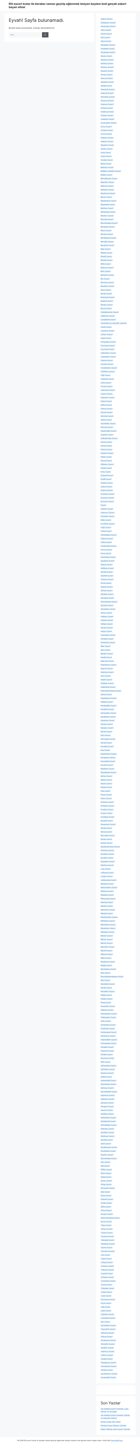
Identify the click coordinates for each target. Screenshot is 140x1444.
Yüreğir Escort (107, 1370)
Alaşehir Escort (107, 82)
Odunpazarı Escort (109, 1013)
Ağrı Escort (105, 37)
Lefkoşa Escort (107, 872)
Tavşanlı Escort (107, 1236)
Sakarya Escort (107, 1073)
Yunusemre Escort (109, 1366)
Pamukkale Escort (108, 1043)
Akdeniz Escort (107, 60)
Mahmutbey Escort (109, 887)
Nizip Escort (106, 1002)
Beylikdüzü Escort (108, 238)
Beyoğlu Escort (107, 241)
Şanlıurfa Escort (108, 1095)
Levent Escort (107, 876)
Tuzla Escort (106, 1296)
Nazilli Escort (106, 987)
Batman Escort (107, 208)
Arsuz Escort (106, 126)
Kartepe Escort (107, 746)
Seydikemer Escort (109, 1147)
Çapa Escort (106, 338)
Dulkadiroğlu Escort (109, 438)
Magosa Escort (107, 884)
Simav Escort (106, 1180)
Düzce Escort (106, 442)
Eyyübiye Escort (108, 523)
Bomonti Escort (107, 275)
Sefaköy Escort (107, 1114)
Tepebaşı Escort (108, 1244)
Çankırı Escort (107, 334)
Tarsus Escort (107, 1229)
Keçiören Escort (107, 768)
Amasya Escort (107, 100)
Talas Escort (106, 1225)
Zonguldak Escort (108, 1377)
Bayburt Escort (107, 215)
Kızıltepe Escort (107, 817)
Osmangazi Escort (109, 1032)
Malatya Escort (107, 891)
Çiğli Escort (105, 375)
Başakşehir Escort (108, 201)
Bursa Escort (106, 308)
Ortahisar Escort (108, 1028)
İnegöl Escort (106, 657)
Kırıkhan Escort (107, 802)
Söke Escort (106, 1206)
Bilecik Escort (106, 253)
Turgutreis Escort (108, 1281)
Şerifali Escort (107, 1140)
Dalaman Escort (108, 397)
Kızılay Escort (106, 813)
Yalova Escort (107, 1336)
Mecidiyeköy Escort (109, 917)
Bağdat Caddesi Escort (111, 171)
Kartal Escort (106, 742)
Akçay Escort (106, 56)
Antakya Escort (107, 111)
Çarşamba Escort (108, 342)
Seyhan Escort (107, 1154)
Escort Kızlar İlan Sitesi (111, 1422)
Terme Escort (106, 1247)
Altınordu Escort (108, 97)
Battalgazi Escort (108, 212)
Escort (103, 505)
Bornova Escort (107, 282)
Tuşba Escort (106, 1292)
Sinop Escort (106, 1184)
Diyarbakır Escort (108, 423)
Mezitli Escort (106, 950)
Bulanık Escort (107, 301)
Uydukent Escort (108, 1318)
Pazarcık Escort (107, 1051)
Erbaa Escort (106, 468)
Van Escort (105, 1322)
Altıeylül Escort (107, 93)
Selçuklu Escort (107, 1129)
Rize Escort (105, 1062)
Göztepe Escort (107, 598)
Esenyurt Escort (108, 512)
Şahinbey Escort (108, 1069)
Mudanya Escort (108, 961)
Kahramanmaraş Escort (111, 691)
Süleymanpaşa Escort (110, 1218)
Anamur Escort (107, 104)
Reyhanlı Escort (107, 1058)
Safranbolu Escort (108, 1065)
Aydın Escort (106, 156)
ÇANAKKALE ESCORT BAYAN (114, 323)
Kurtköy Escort (107, 858)
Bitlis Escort (106, 264)
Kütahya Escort (107, 865)
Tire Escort (105, 1255)
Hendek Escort (107, 639)
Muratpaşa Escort (108, 969)
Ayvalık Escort (107, 160)
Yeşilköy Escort (107, 1348)
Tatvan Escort (107, 1232)
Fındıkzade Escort (108, 546)
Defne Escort (106, 405)
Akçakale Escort (108, 48)
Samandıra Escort (108, 1084)
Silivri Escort (106, 1173)
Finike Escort (106, 542)
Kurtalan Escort (107, 854)
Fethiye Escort (107, 538)
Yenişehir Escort (108, 1344)
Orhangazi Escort (108, 1025)
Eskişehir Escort (108, 516)
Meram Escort (107, 936)
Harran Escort (107, 627)
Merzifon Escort (107, 947)
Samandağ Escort (108, 1080)
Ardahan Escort (107, 119)
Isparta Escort (107, 668)
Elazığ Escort (106, 460)
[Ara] (45, 34)
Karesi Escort (106, 731)
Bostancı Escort (107, 286)
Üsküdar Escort (107, 1314)
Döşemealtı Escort (109, 431)
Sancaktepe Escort (109, 1091)
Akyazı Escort (107, 74)
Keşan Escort (106, 783)
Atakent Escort (107, 137)
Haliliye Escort (107, 620)
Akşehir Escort (107, 71)
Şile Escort (105, 1166)
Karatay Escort (107, 728)
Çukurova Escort (108, 390)
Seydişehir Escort (108, 1151)
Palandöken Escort (109, 1039)
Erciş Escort (106, 472)
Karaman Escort (108, 720)
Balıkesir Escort (107, 189)
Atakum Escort (107, 141)
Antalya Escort (107, 115)
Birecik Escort (107, 260)
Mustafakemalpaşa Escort (112, 976)
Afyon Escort (106, 34)
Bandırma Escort (108, 193)
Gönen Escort (107, 590)
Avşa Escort (106, 152)
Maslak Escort (107, 913)
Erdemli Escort (107, 475)
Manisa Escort (107, 902)
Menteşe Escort (107, 932)
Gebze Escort (107, 564)
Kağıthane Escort (108, 687)
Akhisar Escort (107, 63)
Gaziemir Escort (108, 561)
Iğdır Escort (106, 646)
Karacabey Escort (108, 713)
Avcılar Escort (107, 149)
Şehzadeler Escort (109, 1125)
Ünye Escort (106, 1303)
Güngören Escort (108, 609)
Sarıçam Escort (107, 1103)
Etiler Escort (106, 520)
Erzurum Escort (107, 501)
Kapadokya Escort (109, 698)
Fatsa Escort (106, 531)
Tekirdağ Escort (107, 1240)
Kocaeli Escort (107, 820)
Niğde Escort (106, 995)
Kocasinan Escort (108, 824)
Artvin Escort (106, 134)
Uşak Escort (106, 1310)
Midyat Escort (107, 954)
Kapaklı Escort (107, 702)
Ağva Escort (106, 41)
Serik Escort (106, 1143)
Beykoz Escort (107, 234)
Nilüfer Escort (107, 999)
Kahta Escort (106, 694)
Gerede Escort (107, 575)
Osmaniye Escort (108, 1036)
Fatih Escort (106, 527)
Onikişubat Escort (108, 1017)
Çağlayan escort (108, 316)
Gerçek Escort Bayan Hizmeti (113, 1425)
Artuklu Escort (107, 130)
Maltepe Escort (107, 895)
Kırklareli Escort (107, 806)
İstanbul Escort (107, 672)
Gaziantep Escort (108, 557)
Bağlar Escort (106, 175)
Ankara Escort (107, 108)
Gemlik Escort (107, 572)
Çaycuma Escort (108, 345)
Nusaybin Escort (108, 1006)
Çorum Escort (107, 386)
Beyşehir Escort (107, 245)
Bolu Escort (106, 271)
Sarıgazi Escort (107, 1106)
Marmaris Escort (108, 910)
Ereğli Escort (106, 479)
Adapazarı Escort (108, 22)
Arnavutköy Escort (109, 123)
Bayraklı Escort (107, 219)
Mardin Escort (107, 906)
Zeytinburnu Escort (109, 1373)
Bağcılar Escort (107, 167)
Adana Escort (107, 19)
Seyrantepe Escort (109, 1158)
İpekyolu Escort (107, 661)
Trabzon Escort (107, 1270)
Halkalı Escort (107, 624)
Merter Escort (107, 943)
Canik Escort (106, 327)
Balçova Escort (107, 186)
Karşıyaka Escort (108, 739)
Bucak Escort (106, 293)
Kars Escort (106, 735)
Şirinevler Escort (108, 1188)
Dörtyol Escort (107, 427)
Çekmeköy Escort (108, 353)
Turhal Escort (106, 1284)
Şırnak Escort (106, 1203)
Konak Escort (106, 828)
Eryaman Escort (107, 494)
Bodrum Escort (107, 267)
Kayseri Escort (107, 765)
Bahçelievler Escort (109, 178)
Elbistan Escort (107, 464)
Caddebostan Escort (110, 312)
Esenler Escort (107, 509)
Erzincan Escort (107, 498)
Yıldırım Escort (107, 1355)
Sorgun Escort (107, 1214)
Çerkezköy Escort (108, 356)
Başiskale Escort (108, 204)
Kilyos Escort (106, 794)
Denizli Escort (107, 412)
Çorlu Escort (106, 382)
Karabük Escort (107, 709)
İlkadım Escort (107, 653)
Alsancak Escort (108, 89)
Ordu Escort (106, 1021)
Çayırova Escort (107, 349)
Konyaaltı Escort (108, 835)
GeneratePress (117, 1440)
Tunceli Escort (107, 1273)
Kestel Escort (106, 787)
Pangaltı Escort (107, 1047)
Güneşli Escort (107, 605)
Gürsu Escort (106, 613)
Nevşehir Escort (108, 991)
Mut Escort (105, 980)
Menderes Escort (108, 924)
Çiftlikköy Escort (108, 371)
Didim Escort (106, 420)
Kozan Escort (106, 839)
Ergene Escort (107, 490)
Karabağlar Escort (108, 705)
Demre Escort (107, 408)
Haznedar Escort (108, 635)
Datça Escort (106, 401)
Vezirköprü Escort (108, 1325)
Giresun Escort (107, 579)
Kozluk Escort (106, 843)
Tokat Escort (106, 1258)
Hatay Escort (106, 631)
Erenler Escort (107, 483)
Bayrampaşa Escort (109, 223)
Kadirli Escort (106, 679)
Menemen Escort (108, 928)
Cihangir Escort (107, 379)
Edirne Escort (106, 449)
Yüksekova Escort (108, 1362)
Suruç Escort (106, 1221)
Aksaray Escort (107, 67)
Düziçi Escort (106, 446)
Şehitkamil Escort (108, 1121)
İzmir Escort (106, 676)
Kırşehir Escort (107, 809)
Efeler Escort (106, 457)
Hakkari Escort (107, 616)
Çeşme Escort (107, 360)
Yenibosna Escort (108, 1340)
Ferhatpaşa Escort (109, 535)
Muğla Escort (106, 965)
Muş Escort (105, 973)
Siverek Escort (107, 1199)
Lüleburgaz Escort (109, 880)
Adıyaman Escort (108, 26)
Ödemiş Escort (107, 1010)
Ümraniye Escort (108, 1299)
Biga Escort (106, 249)
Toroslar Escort (107, 1266)
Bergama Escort (108, 227)
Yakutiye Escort (107, 1333)
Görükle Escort (107, 594)
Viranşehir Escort (108, 1329)
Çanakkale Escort (108, 319)
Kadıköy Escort (107, 683)
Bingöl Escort (106, 256)
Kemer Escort (106, 776)
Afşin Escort (106, 30)
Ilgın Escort (105, 650)
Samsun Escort (107, 1088)
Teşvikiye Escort (108, 1251)
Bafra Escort (106, 163)
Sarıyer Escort (107, 1110)
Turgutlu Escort (107, 1277)
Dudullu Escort (107, 434)
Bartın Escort (106, 197)
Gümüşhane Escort (109, 601)
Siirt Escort (105, 1162)
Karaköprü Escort (108, 717)
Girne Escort (106, 583)
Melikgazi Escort (108, 921)
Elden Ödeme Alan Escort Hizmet (115, 1429)
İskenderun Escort (108, 665)
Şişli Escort (105, 1192)
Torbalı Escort (107, 1262)
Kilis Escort (105, 791)
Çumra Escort (107, 394)
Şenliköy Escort (107, 1132)
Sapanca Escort (107, 1099)
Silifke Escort (106, 1169)
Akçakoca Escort (108, 52)
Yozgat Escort (107, 1359)
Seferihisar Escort (108, 1117)
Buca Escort (106, 290)
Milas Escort (106, 958)
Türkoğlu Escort (107, 1288)
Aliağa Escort (106, 85)
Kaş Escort (105, 750)
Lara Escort (106, 869)
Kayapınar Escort (108, 757)
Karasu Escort (107, 724)
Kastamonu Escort (109, 754)
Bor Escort (105, 279)
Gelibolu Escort (107, 568)
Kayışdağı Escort (108, 761)
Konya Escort (106, 832)
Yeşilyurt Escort (107, 1351)
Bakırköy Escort (107, 182)
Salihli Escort (106, 1077)
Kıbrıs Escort (106, 798)
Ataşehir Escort (107, 145)
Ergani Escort (106, 486)
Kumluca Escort (107, 850)
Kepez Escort (106, 780)
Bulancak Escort (108, 297)
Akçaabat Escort (108, 45)
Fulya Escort (106, 553)
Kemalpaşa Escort (108, 772)
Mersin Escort (107, 939)
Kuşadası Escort (108, 861)
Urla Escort (105, 1307)
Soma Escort (106, 1210)
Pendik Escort (107, 1054)
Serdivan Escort (108, 1136)
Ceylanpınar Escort (109, 368)
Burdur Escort (107, 304)
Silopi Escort (106, 1177)
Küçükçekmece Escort (110, 846)
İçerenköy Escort (108, 642)
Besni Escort (106, 230)
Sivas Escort (106, 1195)
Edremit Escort (107, 453)
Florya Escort (106, 549)
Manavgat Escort (108, 898)
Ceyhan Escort (107, 364)
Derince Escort (107, 416)
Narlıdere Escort (108, 984)
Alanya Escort (107, 78)
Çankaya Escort (107, 330)
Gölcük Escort (107, 587)
